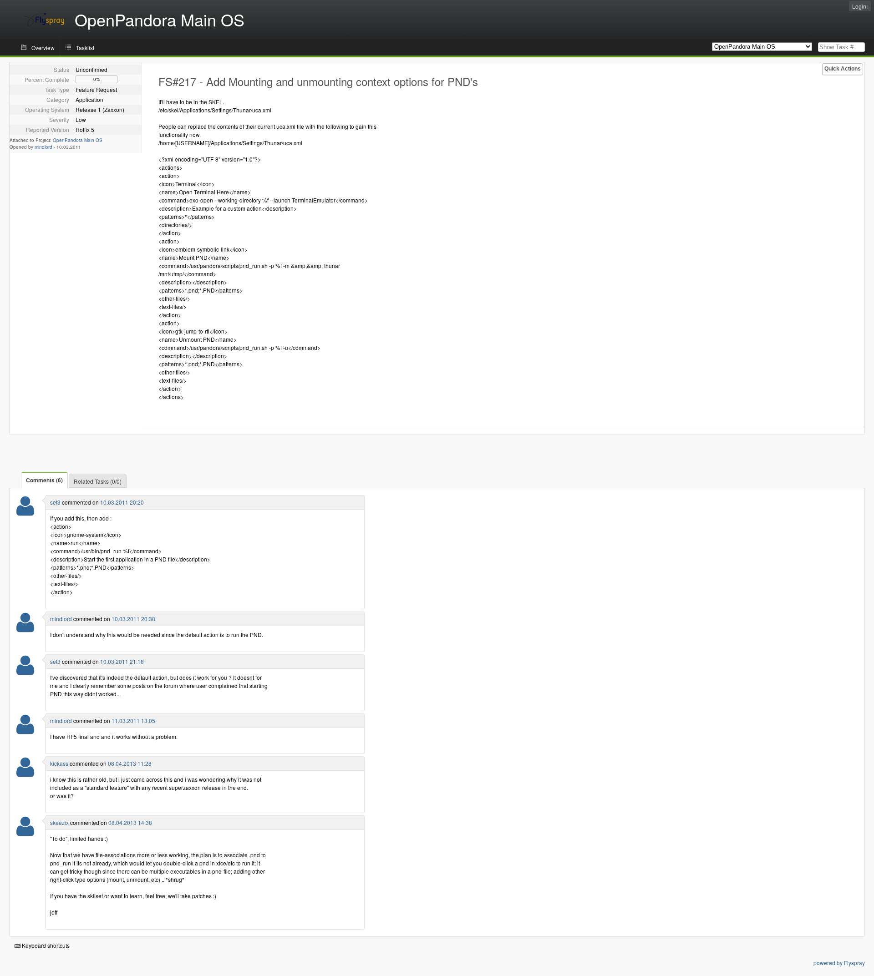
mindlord (43, 147)
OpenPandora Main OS (77, 140)
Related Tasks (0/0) (98, 481)
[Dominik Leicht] (25, 773)
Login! (860, 6)
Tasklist (85, 47)
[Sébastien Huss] (25, 512)
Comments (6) (44, 480)
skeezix (59, 822)
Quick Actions (842, 69)
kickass (59, 763)
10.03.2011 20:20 (122, 502)
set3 (55, 502)
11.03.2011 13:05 (133, 720)
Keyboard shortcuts (45, 945)
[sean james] (25, 628)
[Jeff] (25, 832)
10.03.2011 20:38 (133, 618)
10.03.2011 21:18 (122, 661)
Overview (43, 47)
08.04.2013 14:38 (130, 822)
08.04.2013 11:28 (130, 763)
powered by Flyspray (839, 962)
